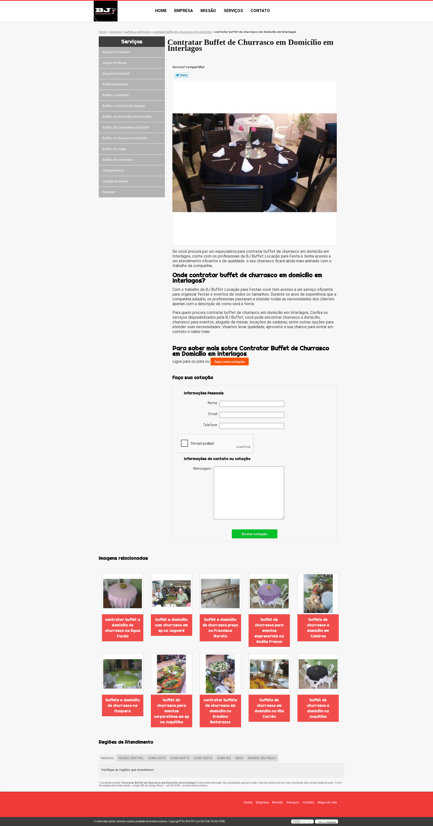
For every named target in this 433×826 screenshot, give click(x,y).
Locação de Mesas (115, 181)
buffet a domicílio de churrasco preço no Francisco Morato (220, 627)
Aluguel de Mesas (114, 63)
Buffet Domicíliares (115, 84)
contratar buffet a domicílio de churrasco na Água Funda (122, 627)
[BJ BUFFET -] (122, 11)
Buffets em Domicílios (117, 160)
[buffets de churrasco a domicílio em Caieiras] (318, 593)
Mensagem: (203, 468)
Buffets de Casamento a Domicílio (125, 127)
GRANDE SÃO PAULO (262, 758)
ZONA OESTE (203, 758)
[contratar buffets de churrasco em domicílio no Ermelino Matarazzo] (220, 674)
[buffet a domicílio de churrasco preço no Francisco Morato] (220, 593)
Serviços (233, 10)
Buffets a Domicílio (115, 95)
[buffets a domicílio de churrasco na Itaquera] (122, 674)
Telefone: (211, 425)
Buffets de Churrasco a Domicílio (125, 138)
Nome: (214, 403)
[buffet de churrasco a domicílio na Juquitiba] (318, 674)
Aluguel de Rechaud (116, 73)
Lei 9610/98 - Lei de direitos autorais (186, 785)
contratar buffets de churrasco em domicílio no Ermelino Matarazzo (220, 711)
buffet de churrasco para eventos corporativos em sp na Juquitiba (171, 711)
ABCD (239, 758)
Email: (214, 414)
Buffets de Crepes (114, 149)
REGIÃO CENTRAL (131, 758)
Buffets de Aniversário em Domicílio (126, 117)
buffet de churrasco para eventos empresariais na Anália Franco (269, 630)
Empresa (183, 10)
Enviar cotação (254, 534)
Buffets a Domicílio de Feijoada (123, 106)
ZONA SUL (224, 758)
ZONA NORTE (179, 758)
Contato (260, 10)
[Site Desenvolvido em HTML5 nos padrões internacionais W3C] (302, 821)
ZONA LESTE (157, 758)
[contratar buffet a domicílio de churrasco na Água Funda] (122, 593)
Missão (208, 10)
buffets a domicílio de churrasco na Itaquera (122, 705)
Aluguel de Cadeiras (116, 52)
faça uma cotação (229, 362)
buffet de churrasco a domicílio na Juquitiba (318, 708)
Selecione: (107, 758)
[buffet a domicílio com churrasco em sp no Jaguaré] (171, 593)
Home (161, 10)
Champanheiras (113, 170)
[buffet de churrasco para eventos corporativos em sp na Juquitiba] (171, 674)
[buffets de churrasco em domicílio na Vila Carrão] (269, 674)
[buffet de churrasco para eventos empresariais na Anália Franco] (269, 593)
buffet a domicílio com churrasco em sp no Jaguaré (171, 625)
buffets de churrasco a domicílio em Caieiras (318, 627)
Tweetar (182, 74)
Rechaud (108, 192)
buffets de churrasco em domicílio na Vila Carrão (269, 708)
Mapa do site (327, 802)
